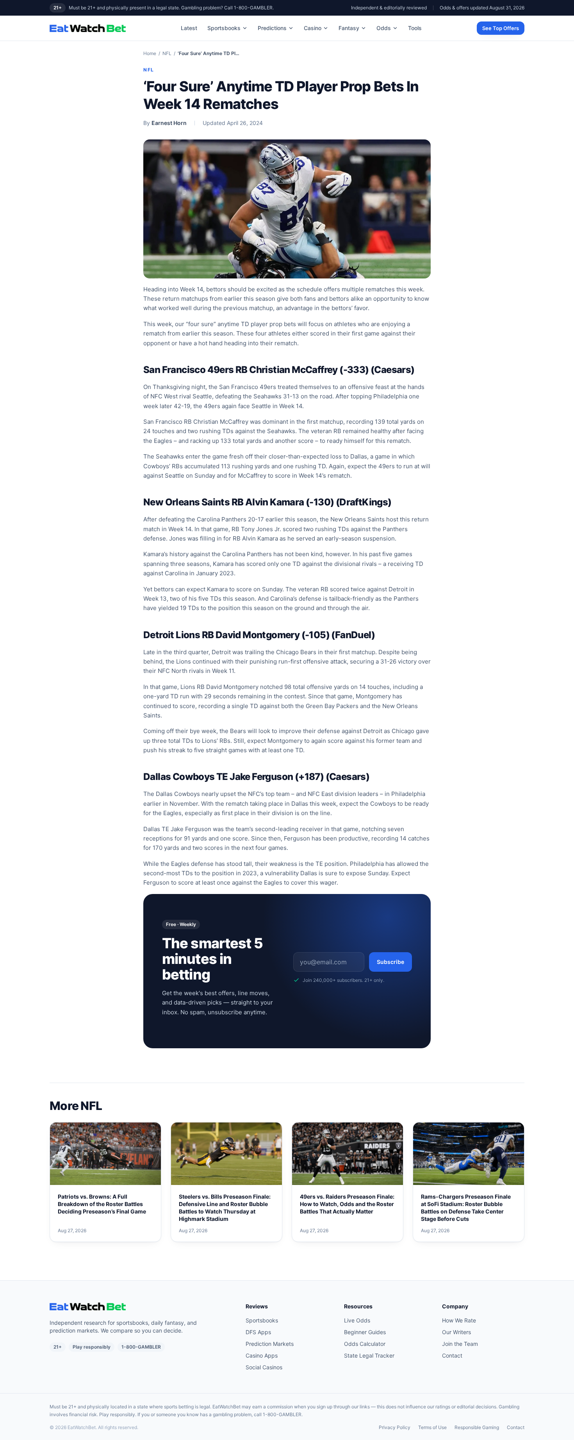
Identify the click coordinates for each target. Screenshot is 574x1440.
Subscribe (390, 961)
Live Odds (357, 1320)
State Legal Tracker (369, 1355)
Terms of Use (432, 1427)
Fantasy (349, 28)
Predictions (272, 28)
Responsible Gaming (477, 1427)
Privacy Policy (394, 1427)
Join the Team (460, 1343)
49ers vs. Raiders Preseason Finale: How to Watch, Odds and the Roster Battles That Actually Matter (347, 1204)
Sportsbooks (224, 28)
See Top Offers (500, 28)
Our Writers (456, 1332)
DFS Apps (258, 1332)
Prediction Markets (270, 1343)
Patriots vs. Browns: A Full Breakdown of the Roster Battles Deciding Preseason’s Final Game (102, 1204)
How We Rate (459, 1320)
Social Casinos (264, 1367)
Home (149, 53)
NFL (166, 53)
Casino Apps (262, 1355)
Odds (383, 28)
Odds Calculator (364, 1343)
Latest (189, 28)
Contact (452, 1355)
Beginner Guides (365, 1332)
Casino (312, 28)
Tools (415, 28)
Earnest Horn (169, 123)
